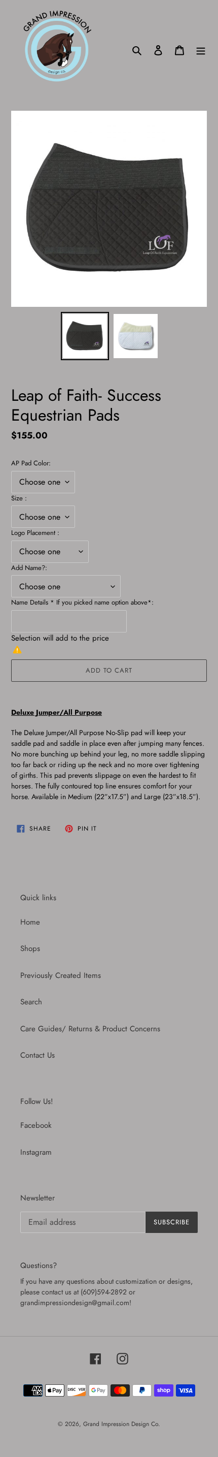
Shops (30, 948)
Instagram (36, 1152)
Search (31, 1001)
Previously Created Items (60, 975)
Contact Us (37, 1055)
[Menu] (200, 49)
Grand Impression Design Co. (121, 1424)
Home (30, 922)
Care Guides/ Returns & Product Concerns (90, 1028)
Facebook (36, 1125)
